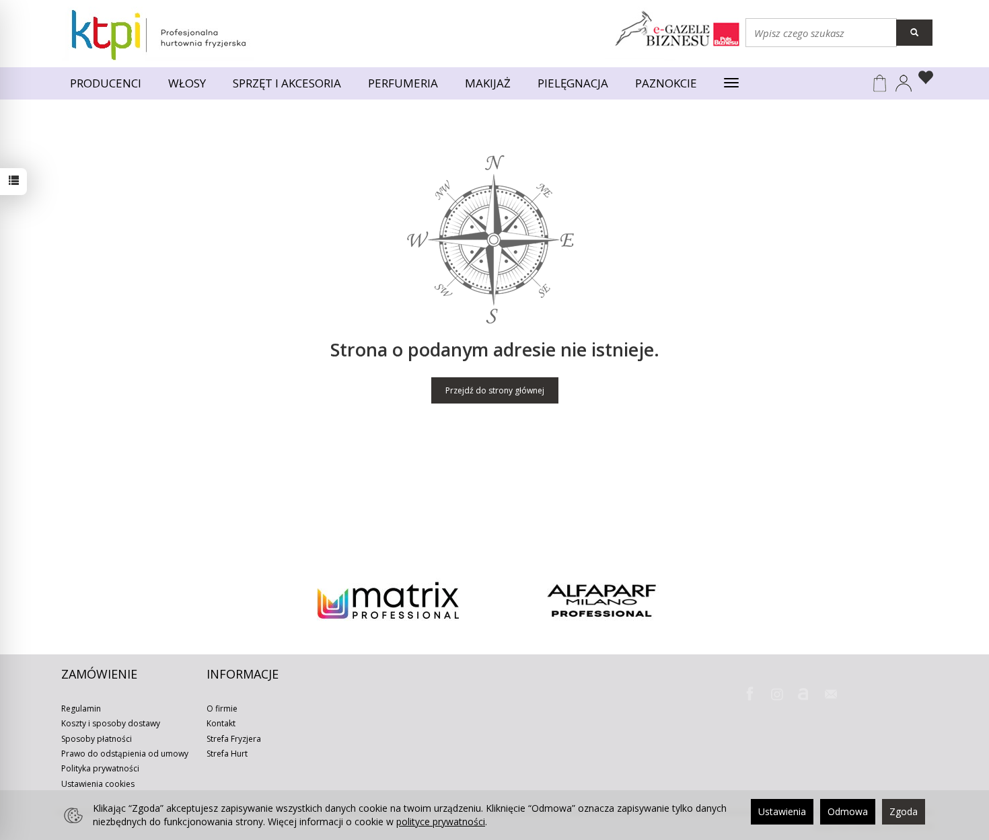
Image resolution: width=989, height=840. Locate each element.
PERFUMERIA (403, 83)
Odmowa (848, 811)
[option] (388, 600)
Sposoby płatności (96, 738)
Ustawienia (782, 811)
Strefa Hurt (227, 753)
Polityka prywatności (100, 768)
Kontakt (221, 723)
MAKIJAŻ (488, 83)
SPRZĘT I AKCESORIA (287, 83)
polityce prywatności (440, 821)
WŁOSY (187, 83)
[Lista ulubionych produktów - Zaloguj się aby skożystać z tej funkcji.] (922, 79)
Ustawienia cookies (98, 784)
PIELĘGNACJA (573, 83)
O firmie (222, 708)
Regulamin (81, 708)
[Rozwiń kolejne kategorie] (731, 83)
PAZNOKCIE (666, 83)
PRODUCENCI (105, 83)
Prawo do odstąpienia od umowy (124, 753)
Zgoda (903, 811)
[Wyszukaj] (914, 33)
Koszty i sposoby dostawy (110, 723)
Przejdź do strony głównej (494, 390)
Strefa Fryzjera (234, 738)
